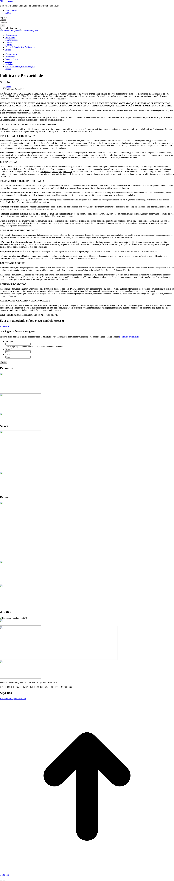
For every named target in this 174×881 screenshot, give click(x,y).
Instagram (9, 341)
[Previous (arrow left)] (1, 880)
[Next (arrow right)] (4, 880)
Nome (8, 349)
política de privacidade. (129, 337)
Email (8, 354)
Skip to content (6, 1)
